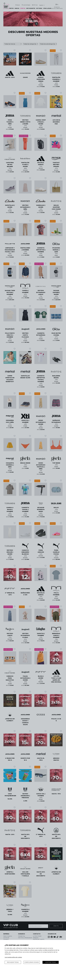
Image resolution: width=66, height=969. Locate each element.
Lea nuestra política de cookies (13, 957)
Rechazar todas (13, 962)
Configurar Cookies (31, 962)
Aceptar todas (50, 962)
